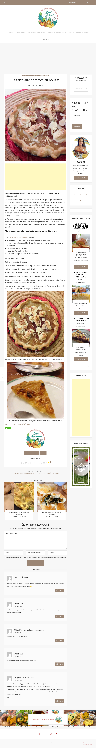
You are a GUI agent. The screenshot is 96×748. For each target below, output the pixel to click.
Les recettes (20, 33)
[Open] (8, 718)
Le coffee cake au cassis (80, 319)
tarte (20, 424)
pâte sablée (35, 452)
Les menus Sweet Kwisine (36, 33)
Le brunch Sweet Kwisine (57, 33)
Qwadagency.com (87, 744)
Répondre (59, 590)
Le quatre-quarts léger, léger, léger (81, 226)
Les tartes (45, 75)
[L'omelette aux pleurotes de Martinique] (19, 497)
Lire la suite (81, 177)
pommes (8, 424)
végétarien (26, 424)
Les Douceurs (38, 75)
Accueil (11, 33)
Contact (46, 39)
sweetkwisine (8, 716)
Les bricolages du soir (28, 75)
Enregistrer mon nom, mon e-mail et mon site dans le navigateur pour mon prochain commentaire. (36, 558)
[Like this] (49, 463)
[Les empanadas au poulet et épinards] (52, 497)
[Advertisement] (48, 60)
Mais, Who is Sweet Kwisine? (78, 33)
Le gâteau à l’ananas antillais (81, 275)
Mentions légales (82, 742)
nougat (14, 424)
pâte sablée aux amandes (19, 238)
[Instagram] (13, 723)
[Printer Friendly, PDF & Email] (8, 428)
